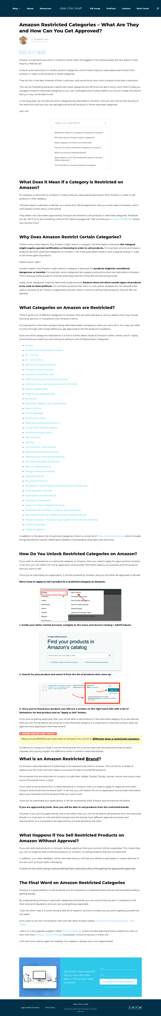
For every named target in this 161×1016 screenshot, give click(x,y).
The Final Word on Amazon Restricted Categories (75, 165)
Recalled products (34, 476)
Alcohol (29, 345)
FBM (130, 219)
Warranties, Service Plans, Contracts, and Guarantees (53, 510)
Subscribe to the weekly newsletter (118, 981)
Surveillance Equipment (37, 500)
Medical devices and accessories (42, 452)
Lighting (29, 442)
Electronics (31, 398)
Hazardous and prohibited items (42, 423)
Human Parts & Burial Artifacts (41, 427)
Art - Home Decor (34, 360)
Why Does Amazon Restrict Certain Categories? (75, 138)
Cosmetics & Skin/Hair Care (39, 374)
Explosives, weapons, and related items (46, 403)
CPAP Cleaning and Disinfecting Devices (46, 379)
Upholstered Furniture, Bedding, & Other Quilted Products (56, 515)
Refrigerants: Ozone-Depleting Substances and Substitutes (56, 486)
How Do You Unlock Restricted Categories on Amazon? (78, 148)
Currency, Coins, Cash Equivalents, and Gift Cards (51, 384)
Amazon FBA (117, 219)
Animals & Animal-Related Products (44, 350)
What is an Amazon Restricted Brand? (70, 153)
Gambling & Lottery (35, 418)
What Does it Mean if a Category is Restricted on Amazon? (79, 133)
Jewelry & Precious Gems (38, 432)
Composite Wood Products (39, 369)
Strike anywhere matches (38, 490)
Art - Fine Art (31, 355)
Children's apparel (34, 529)
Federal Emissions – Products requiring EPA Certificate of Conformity (61, 520)
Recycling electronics (36, 481)
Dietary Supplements (36, 389)
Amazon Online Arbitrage (49, 934)
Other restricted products (110, 536)
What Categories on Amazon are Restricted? (73, 143)
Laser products (33, 437)
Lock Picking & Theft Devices (40, 447)
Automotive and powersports (40, 364)
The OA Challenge (72, 931)
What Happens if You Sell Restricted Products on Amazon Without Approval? (79, 159)
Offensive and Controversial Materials (45, 457)
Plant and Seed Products (38, 466)
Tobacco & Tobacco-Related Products (45, 505)
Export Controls (33, 408)
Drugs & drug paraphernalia (40, 394)
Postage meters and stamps (40, 471)
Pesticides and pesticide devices (42, 461)
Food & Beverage (34, 413)
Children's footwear (35, 524)
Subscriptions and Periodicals (40, 495)
